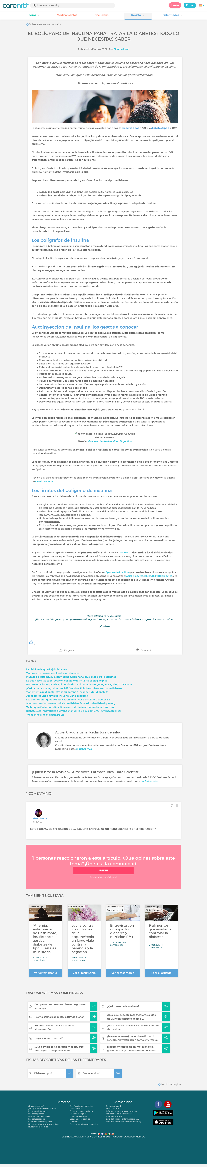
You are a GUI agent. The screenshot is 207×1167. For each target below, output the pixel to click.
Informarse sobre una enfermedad (121, 1111)
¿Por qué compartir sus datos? (42, 1108)
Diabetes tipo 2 (43, 1073)
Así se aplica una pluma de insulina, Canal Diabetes (57, 695)
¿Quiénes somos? (36, 1106)
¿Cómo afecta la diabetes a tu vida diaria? (59, 1016)
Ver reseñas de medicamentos (120, 1114)
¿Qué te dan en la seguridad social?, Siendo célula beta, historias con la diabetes (74, 688)
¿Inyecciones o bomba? (49, 1038)
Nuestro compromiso (38, 1127)
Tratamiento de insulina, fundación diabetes (52, 673)
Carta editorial (76, 1108)
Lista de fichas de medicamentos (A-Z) (123, 1121)
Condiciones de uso (78, 1116)
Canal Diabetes (44, 481)
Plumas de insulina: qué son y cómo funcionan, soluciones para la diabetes (71, 676)
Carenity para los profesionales (84, 1124)
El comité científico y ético (40, 1121)
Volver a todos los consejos (45, 24)
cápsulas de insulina (116, 572)
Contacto (74, 1121)
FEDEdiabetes (163, 575)
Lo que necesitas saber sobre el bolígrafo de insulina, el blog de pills (66, 680)
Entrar (190, 5)
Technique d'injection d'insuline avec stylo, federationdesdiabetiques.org (70, 707)
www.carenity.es (80, 1137)
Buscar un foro (112, 1108)
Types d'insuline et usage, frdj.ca (45, 714)
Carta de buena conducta (81, 1111)
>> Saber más (84, 748)
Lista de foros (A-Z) (114, 1116)
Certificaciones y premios (81, 1106)
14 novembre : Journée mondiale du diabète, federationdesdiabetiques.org (70, 703)
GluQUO (149, 575)
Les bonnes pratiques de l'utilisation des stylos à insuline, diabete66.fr (68, 699)
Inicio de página (171, 1084)
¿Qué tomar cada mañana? (123, 1006)
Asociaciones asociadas (39, 1116)
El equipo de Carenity (38, 1111)
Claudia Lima (121, 49)
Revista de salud (113, 1106)
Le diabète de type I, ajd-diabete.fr (46, 669)
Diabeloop (125, 552)
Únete (175, 5)
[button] (34, 16)
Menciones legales (78, 1114)
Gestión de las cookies (80, 1119)
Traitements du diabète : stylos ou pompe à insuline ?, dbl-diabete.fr (67, 691)
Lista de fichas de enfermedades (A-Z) (123, 1119)
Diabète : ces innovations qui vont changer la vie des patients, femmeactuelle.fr (73, 710)
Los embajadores (36, 1114)
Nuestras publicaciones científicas (43, 1124)
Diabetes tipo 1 (91, 1073)
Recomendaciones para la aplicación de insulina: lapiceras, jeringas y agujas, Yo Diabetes (79, 684)
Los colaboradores (36, 1119)
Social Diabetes (134, 575)
